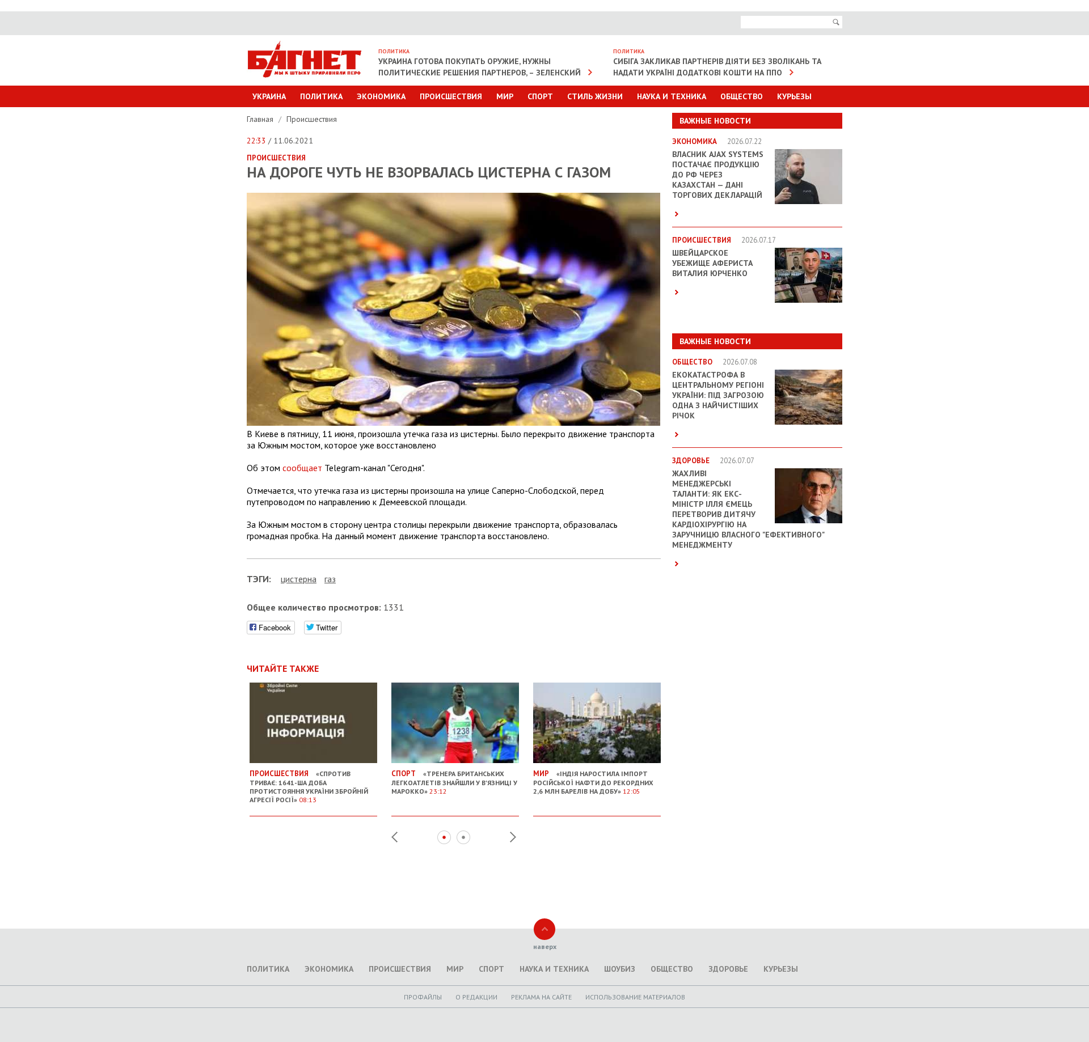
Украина (269, 96)
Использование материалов (635, 997)
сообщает (302, 467)
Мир (504, 96)
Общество (741, 96)
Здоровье (728, 969)
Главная (261, 119)
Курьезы (794, 96)
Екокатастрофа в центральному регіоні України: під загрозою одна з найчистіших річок (718, 395)
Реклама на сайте (541, 997)
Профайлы (423, 997)
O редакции (476, 997)
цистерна (298, 578)
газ (330, 578)
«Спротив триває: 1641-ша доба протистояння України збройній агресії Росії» (309, 786)
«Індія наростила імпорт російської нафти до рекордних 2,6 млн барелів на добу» (593, 782)
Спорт (540, 96)
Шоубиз (619, 969)
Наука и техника (671, 96)
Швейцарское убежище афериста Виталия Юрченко (712, 263)
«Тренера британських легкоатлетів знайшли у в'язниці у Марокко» (454, 782)
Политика (321, 96)
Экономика (381, 96)
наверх (544, 946)
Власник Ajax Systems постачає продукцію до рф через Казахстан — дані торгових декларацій (717, 174)
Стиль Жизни (595, 96)
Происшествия (451, 96)
